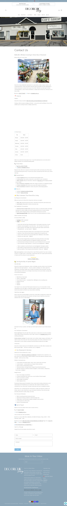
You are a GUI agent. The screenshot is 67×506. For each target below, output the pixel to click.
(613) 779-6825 (22, 93)
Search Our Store (46, 472)
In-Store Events (46, 474)
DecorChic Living (9, 503)
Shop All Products (46, 470)
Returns (44, 478)
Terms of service (31, 503)
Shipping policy (37, 503)
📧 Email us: (19, 167)
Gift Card (45, 481)
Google (18, 221)
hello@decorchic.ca (35, 93)
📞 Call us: (19, 166)
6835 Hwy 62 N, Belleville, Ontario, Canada (32, 489)
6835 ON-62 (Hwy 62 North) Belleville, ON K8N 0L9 (37, 100)
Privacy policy (26, 503)
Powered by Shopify (15, 503)
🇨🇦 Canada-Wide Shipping (48, 476)
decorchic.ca (40, 180)
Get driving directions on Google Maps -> (24, 424)
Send (18, 449)
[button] (6, 10)
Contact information (43, 503)
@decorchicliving (24, 192)
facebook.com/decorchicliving (27, 191)
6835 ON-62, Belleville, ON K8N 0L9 (29, 354)
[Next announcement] (62, 1)
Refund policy (21, 503)
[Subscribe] (42, 462)
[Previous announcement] (5, 1)
